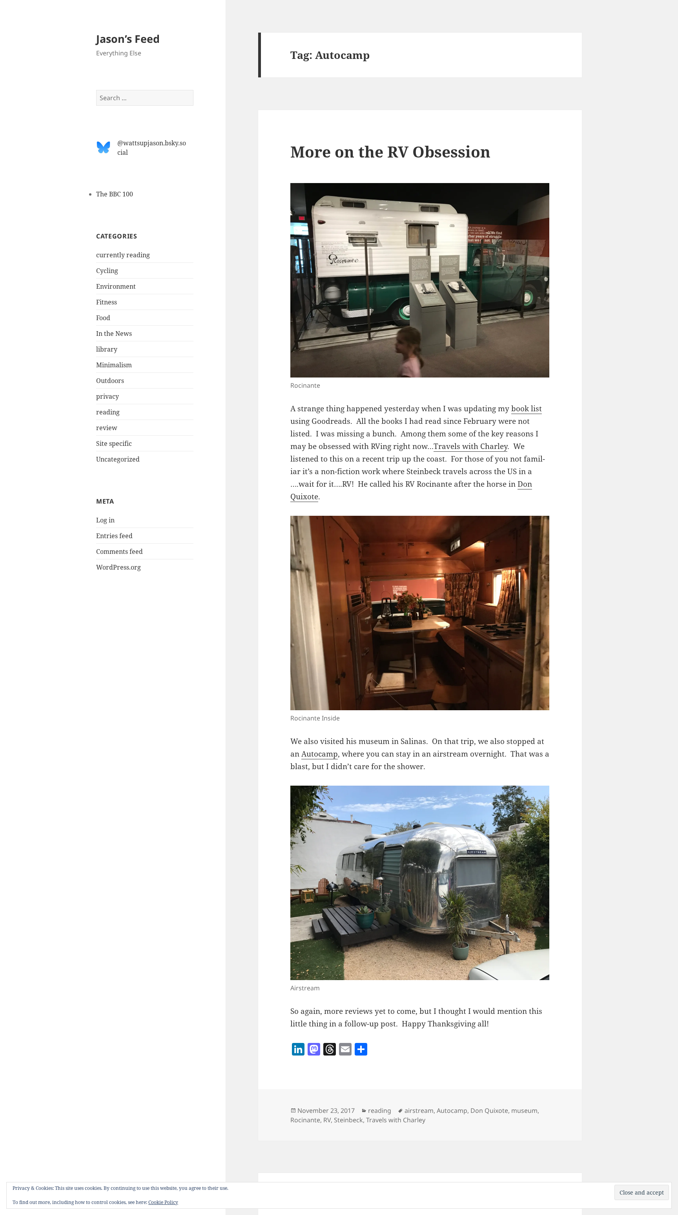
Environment (116, 286)
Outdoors (110, 380)
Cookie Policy (163, 1202)
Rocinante (305, 1120)
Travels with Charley (470, 446)
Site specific (114, 443)
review (106, 427)
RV (327, 1120)
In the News (114, 333)
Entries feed (114, 535)
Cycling (107, 270)
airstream (419, 1110)
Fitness (106, 302)
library (106, 349)
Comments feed (119, 551)
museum (524, 1110)
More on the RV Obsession (390, 151)
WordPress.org (118, 567)
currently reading (123, 255)
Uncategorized (118, 459)
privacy (107, 396)
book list (526, 408)
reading (108, 412)
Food (103, 317)
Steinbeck (348, 1120)
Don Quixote (489, 1110)
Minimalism (114, 365)
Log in (105, 520)
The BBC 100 (114, 194)
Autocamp (319, 754)
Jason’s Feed (128, 38)
